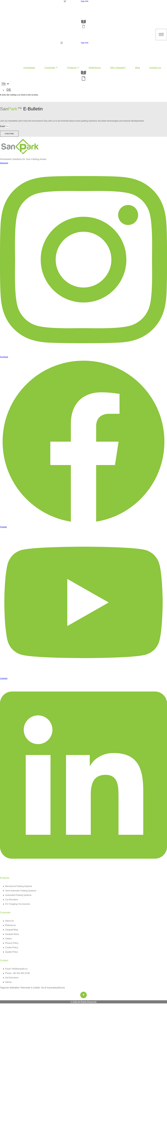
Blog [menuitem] (137, 67)
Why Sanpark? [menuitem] (118, 67)
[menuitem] (51, 68)
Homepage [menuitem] (29, 67)
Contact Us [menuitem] (155, 67)
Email (2, 126)
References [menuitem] (95, 67)
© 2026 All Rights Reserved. (83, 1002)
